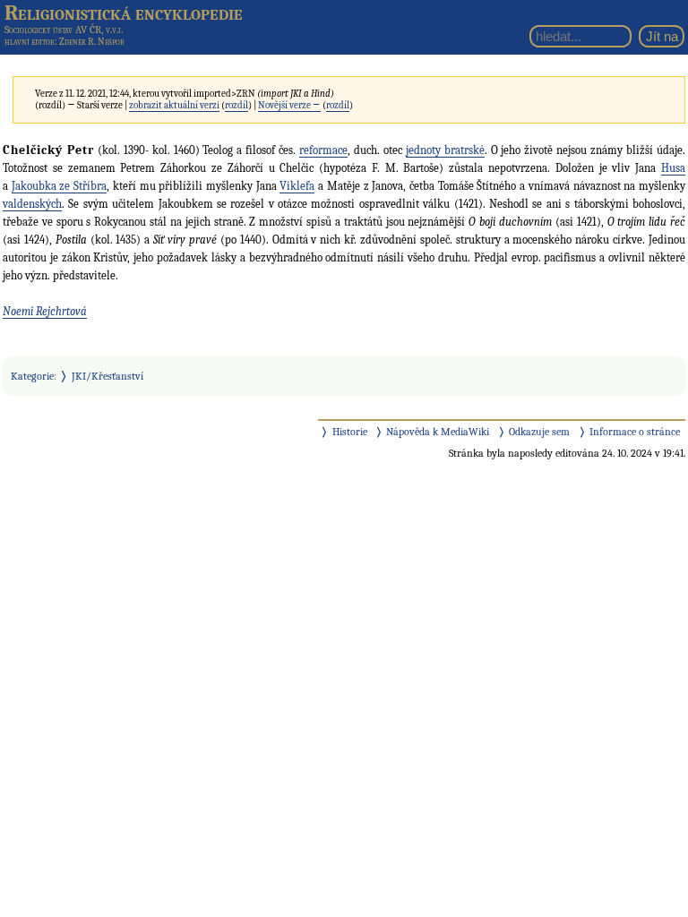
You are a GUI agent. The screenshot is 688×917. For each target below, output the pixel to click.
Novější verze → (289, 105)
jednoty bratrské (445, 150)
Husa (673, 168)
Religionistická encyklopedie (123, 12)
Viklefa (297, 186)
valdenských (32, 203)
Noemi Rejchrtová (45, 311)
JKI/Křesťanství (107, 376)
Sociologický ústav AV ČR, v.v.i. (63, 29)
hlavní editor (29, 41)
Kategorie (32, 376)
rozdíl (236, 105)
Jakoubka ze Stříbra (59, 186)
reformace (323, 150)
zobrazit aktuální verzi (174, 105)
